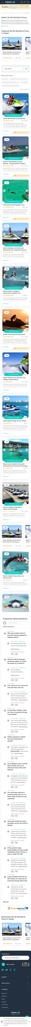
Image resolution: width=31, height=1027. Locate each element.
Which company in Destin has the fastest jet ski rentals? (16, 739)
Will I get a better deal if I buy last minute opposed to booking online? (17, 635)
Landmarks (5, 1007)
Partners (4, 996)
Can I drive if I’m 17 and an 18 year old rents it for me (17, 686)
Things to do (21, 13)
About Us (4, 993)
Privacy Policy (6, 1020)
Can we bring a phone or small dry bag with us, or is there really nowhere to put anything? (17, 795)
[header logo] (10, 2)
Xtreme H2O (15, 751)
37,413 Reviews (13, 7)
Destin (14, 13)
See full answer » (15, 649)
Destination (4, 13)
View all (6, 902)
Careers (4, 1002)
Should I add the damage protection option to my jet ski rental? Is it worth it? (16, 661)
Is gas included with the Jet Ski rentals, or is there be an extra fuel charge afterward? (17, 879)
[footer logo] (15, 1012)
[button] (12, 654)
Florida (10, 13)
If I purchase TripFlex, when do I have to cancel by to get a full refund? (17, 712)
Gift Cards (4, 1004)
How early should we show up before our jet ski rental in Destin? (17, 823)
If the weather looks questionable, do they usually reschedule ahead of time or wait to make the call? (17, 851)
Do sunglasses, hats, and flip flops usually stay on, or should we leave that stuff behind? (17, 767)
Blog (3, 999)
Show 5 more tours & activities (14, 610)
